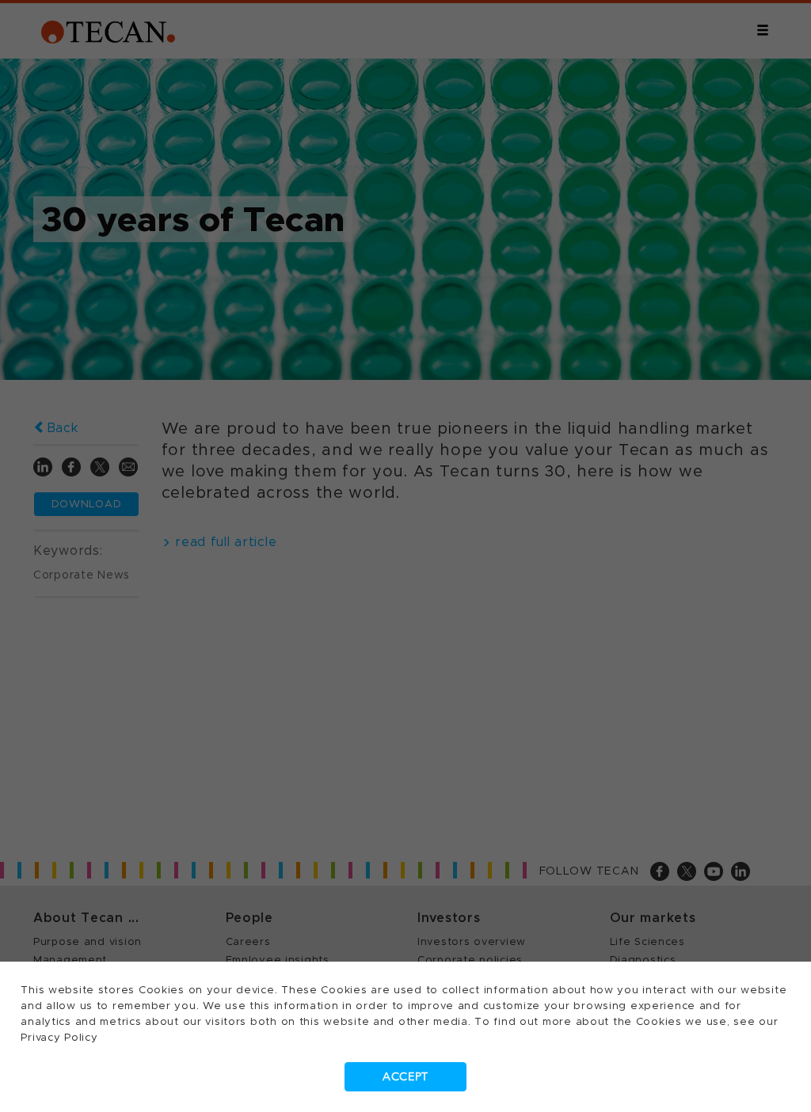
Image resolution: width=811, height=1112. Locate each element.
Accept (405, 1077)
